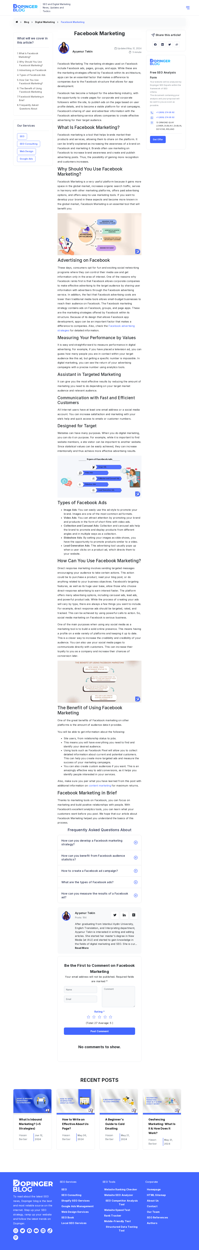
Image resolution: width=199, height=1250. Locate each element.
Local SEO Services (73, 1223)
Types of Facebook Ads (32, 75)
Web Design (26, 151)
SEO (22, 136)
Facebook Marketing (72, 22)
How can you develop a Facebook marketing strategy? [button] (91, 842)
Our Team (153, 1211)
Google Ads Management (77, 1206)
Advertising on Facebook (32, 70)
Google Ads (26, 158)
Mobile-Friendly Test (117, 1221)
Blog (26, 22)
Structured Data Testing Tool (122, 1228)
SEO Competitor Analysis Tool (122, 1202)
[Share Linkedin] (162, 44)
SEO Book (67, 1217)
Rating (98, 1011)
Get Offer (158, 139)
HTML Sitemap (156, 1195)
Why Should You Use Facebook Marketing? (31, 63)
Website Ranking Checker (120, 1189)
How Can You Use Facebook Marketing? (31, 82)
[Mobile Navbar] (188, 7)
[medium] (134, 915)
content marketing (100, 785)
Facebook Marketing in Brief (31, 98)
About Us (153, 1200)
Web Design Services (75, 1211)
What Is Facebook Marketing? (28, 55)
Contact (152, 1206)
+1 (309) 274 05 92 (165, 112)
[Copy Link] (177, 44)
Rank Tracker (112, 1215)
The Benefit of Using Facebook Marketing (30, 90)
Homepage (154, 1189)
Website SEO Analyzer (118, 1195)
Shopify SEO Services (75, 1200)
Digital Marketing (45, 22)
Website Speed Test (117, 1210)
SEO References (157, 1217)
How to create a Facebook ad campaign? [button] (89, 870)
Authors (152, 1223)
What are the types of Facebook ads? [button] (87, 882)
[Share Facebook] (155, 44)
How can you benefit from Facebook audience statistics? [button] (93, 857)
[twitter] (115, 915)
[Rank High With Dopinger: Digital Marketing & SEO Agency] (17, 22)
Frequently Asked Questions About (28, 107)
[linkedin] (124, 915)
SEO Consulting (28, 143)
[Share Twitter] (169, 44)
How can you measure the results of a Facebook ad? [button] (94, 895)
